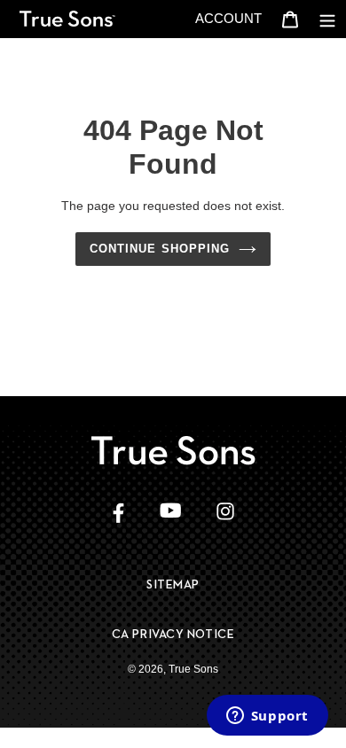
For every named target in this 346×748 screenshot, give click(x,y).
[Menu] (327, 19)
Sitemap (173, 584)
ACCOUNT (233, 18)
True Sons (193, 669)
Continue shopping (160, 248)
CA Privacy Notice (173, 634)
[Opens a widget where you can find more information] (267, 717)
